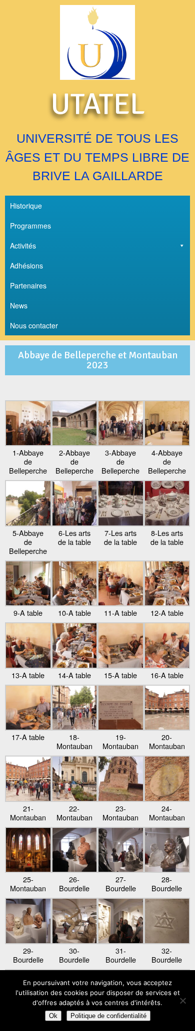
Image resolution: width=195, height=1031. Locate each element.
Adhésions (26, 265)
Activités (23, 246)
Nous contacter (34, 325)
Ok (53, 1016)
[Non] (183, 1001)
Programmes (30, 226)
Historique (26, 206)
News (19, 305)
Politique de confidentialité (108, 1016)
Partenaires (28, 285)
